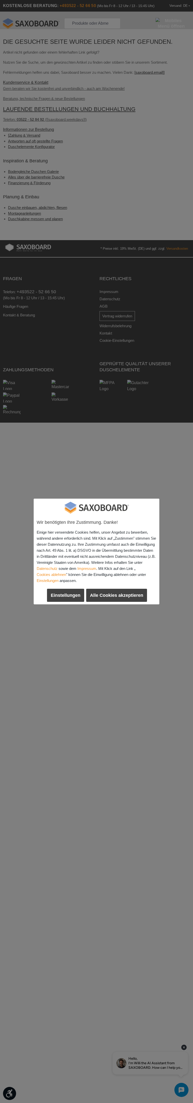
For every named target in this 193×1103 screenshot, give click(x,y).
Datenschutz (47, 568)
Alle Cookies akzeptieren (116, 595)
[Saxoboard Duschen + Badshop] (96, 507)
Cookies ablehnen (51, 574)
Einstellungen (48, 580)
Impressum (86, 568)
